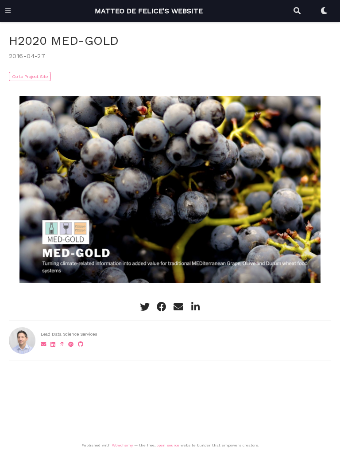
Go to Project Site (30, 76)
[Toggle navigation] (8, 11)
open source (168, 445)
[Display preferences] (324, 11)
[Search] (297, 11)
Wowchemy (122, 445)
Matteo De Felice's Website (149, 11)
